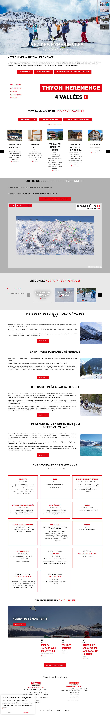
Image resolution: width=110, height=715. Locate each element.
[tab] (17, 289)
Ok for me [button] (26, 712)
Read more (4, 708)
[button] (104, 3)
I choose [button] (9, 712)
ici (64, 469)
